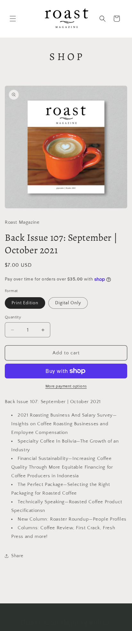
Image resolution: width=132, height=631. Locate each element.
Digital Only (68, 303)
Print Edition (25, 303)
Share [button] (17, 555)
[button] (13, 19)
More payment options (66, 386)
